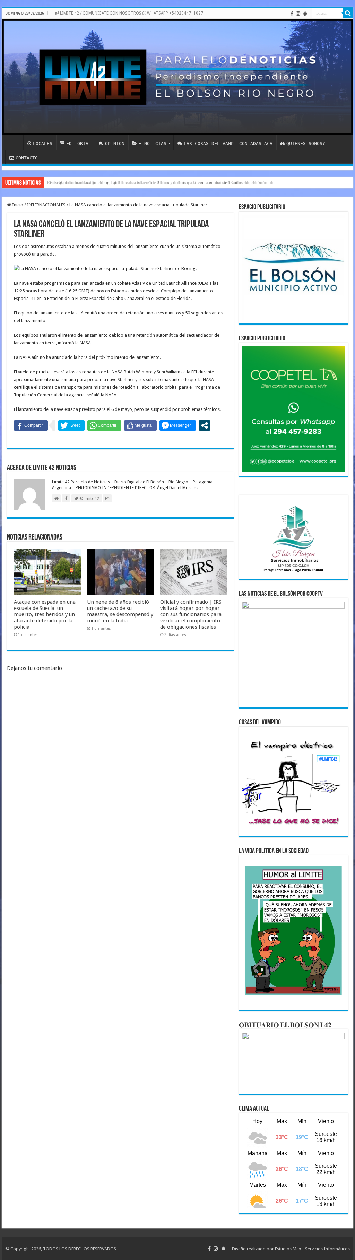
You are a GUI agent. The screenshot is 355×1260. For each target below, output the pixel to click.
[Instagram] (298, 13)
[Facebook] (292, 13)
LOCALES (42, 143)
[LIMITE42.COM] (177, 77)
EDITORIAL (78, 143)
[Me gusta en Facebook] (140, 425)
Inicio (17, 204)
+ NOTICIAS (152, 143)
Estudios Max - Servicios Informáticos (312, 1248)
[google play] (305, 13)
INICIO (14, 142)
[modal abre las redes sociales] (204, 425)
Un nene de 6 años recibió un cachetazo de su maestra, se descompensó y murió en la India (120, 611)
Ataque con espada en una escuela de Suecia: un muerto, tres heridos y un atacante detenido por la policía (45, 614)
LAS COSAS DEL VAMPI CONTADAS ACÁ (228, 143)
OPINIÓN (114, 143)
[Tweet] (71, 425)
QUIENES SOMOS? (305, 143)
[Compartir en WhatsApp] (104, 425)
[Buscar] (348, 13)
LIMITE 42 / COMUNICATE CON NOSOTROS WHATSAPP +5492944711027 (131, 13)
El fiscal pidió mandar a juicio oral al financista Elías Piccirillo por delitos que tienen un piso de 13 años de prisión (154, 182)
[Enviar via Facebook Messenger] (177, 425)
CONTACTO (27, 158)
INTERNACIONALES (46, 204)
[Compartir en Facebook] (31, 425)
